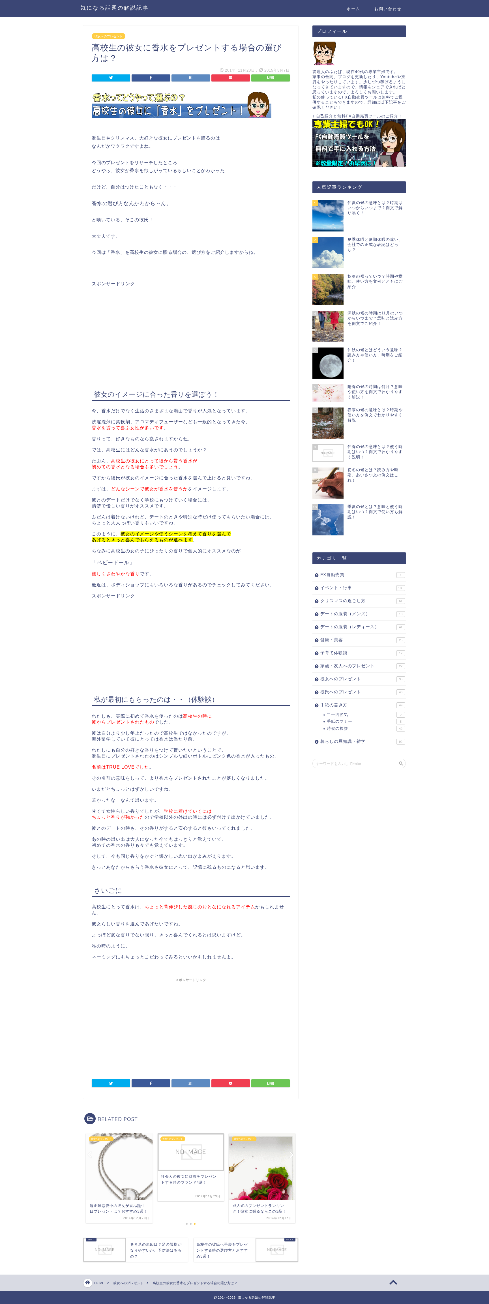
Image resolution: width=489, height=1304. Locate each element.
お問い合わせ (388, 8)
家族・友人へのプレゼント (361, 665)
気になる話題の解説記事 (114, 7)
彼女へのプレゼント (109, 36)
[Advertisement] (139, 326)
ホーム (353, 8)
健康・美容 (361, 639)
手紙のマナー (364, 721)
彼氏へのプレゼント (361, 691)
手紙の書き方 (361, 704)
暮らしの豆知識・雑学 (361, 741)
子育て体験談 (361, 652)
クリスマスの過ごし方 (361, 600)
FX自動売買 (361, 574)
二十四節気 (364, 715)
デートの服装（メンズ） (361, 613)
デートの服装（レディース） (361, 626)
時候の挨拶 (364, 728)
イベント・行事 (361, 587)
